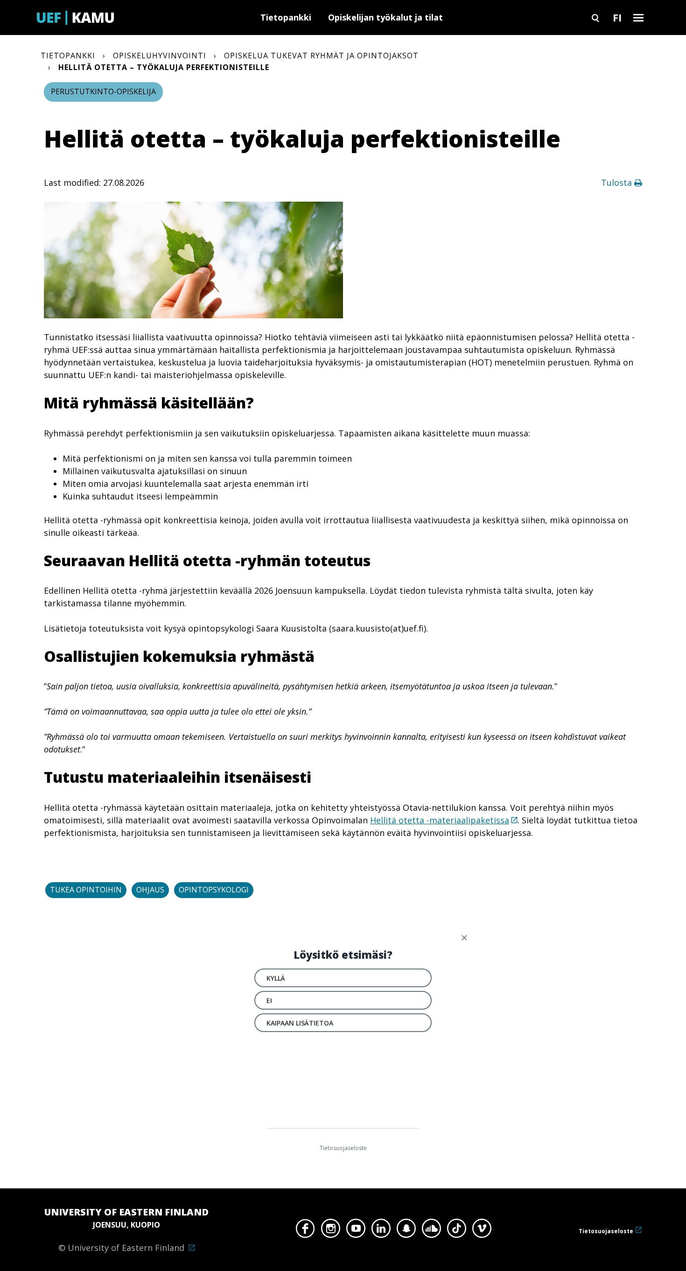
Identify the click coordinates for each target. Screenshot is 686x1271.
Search (595, 17)
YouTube (355, 1231)
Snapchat (406, 1231)
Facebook (305, 1231)
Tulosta (617, 182)
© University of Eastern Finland (126, 1229)
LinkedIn (381, 1231)
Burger (638, 17)
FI (617, 17)
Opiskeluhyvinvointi (159, 55)
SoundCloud (431, 1231)
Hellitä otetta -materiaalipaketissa (439, 820)
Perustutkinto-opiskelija (103, 91)
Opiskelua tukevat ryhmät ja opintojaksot (321, 55)
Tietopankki (285, 17)
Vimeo (481, 1231)
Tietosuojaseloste (606, 1231)
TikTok (456, 1231)
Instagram (330, 1231)
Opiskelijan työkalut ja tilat (385, 17)
